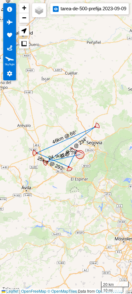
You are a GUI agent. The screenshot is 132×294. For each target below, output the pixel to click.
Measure (24, 44)
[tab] (9, 9)
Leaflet (11, 291)
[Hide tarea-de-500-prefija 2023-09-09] (56, 9)
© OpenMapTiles (62, 291)
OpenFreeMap (33, 291)
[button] (24, 8)
